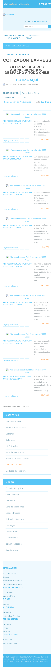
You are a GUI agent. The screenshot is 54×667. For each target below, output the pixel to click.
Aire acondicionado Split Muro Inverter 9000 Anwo (17, 226)
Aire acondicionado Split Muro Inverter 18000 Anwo (17, 303)
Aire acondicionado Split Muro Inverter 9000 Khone (17, 122)
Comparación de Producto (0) (17, 102)
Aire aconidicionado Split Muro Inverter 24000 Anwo (17, 377)
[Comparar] (27, 140)
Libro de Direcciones (15, 507)
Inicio (8, 46)
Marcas (6, 604)
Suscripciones (12, 550)
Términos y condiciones (13, 584)
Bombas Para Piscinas (16, 428)
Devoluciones (12, 531)
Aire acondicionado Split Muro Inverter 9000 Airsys (17, 157)
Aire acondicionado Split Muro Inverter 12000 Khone (17, 193)
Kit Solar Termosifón (15, 452)
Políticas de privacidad (12, 580)
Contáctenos (8, 592)
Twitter (5, 628)
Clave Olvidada (12, 494)
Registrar (19, 488)
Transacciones (12, 538)
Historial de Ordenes (15, 519)
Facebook (7, 624)
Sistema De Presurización (17, 458)
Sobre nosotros (9, 573)
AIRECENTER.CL (40, 657)
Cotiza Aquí (27, 80)
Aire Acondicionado (14, 421)
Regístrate (24, 4)
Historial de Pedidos (11, 616)
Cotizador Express (13, 35)
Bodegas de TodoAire (16, 471)
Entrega (6, 577)
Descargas (10, 525)
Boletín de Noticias (14, 544)
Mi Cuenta (34, 35)
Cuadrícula (46, 102)
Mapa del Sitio (9, 596)
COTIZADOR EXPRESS (20, 46)
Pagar (29, 38)
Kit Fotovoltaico (13, 446)
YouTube (6, 631)
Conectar (10, 488)
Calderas (10, 434)
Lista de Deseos (13, 513)
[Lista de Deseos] (22, 140)
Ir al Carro (14, 38)
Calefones (10, 440)
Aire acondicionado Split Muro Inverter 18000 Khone (17, 342)
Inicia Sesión (12, 4)
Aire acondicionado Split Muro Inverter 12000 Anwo (17, 265)
